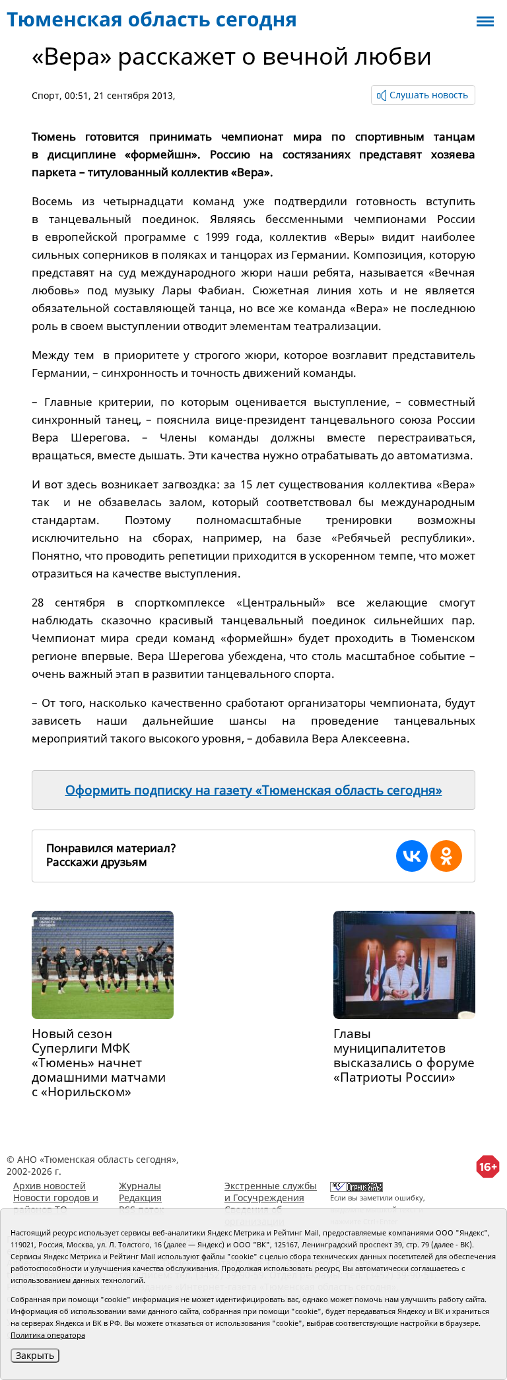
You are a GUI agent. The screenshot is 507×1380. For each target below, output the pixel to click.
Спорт (45, 95)
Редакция (140, 1197)
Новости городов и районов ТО (55, 1203)
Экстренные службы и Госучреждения (270, 1191)
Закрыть (35, 1355)
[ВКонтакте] (412, 856)
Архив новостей (49, 1185)
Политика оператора (48, 1335)
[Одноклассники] (446, 856)
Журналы (140, 1185)
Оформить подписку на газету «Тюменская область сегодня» (253, 790)
